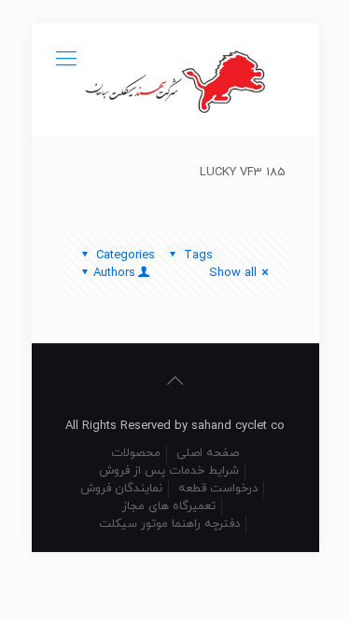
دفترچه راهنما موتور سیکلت (169, 524)
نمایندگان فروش (121, 488)
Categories (125, 255)
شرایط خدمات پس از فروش (169, 471)
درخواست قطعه (218, 488)
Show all (233, 273)
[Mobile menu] (66, 60)
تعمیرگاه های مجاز (169, 506)
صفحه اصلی (207, 453)
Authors (114, 273)
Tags (198, 255)
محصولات (136, 453)
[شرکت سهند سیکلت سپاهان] (175, 79)
